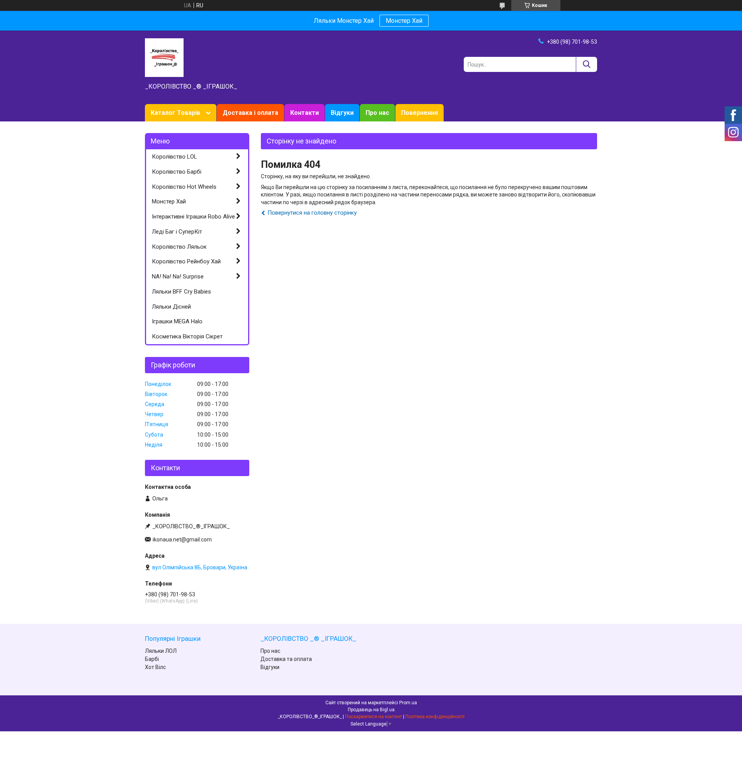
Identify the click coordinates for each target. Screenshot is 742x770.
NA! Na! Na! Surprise (178, 276)
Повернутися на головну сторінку (312, 212)
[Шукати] (586, 64)
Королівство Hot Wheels (184, 186)
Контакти (304, 112)
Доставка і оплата (250, 112)
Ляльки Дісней (171, 306)
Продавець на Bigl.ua (371, 709)
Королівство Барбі (176, 171)
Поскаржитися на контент (373, 716)
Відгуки (342, 112)
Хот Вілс (155, 667)
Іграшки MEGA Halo (177, 321)
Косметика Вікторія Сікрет (187, 336)
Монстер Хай (404, 20)
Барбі (152, 659)
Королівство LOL (174, 156)
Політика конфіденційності (435, 716)
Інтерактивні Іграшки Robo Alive (193, 216)
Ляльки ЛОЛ (161, 651)
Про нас (377, 112)
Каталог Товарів (175, 112)
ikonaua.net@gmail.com (182, 539)
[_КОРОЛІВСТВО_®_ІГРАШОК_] (164, 57)
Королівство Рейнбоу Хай (186, 261)
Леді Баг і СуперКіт (177, 231)
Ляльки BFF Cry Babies (181, 291)
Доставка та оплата (286, 659)
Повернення (419, 112)
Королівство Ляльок (179, 246)
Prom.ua (408, 702)
